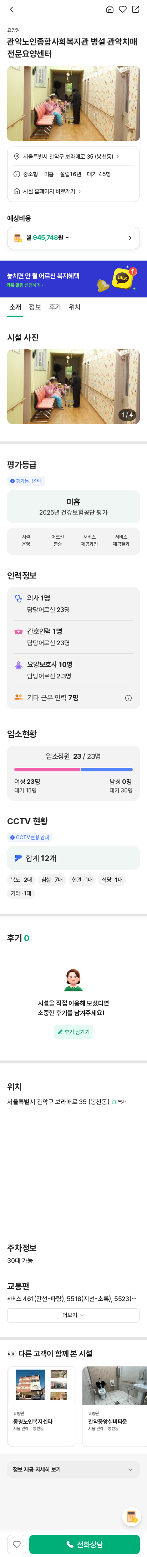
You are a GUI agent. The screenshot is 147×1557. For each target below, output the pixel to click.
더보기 (69, 1315)
